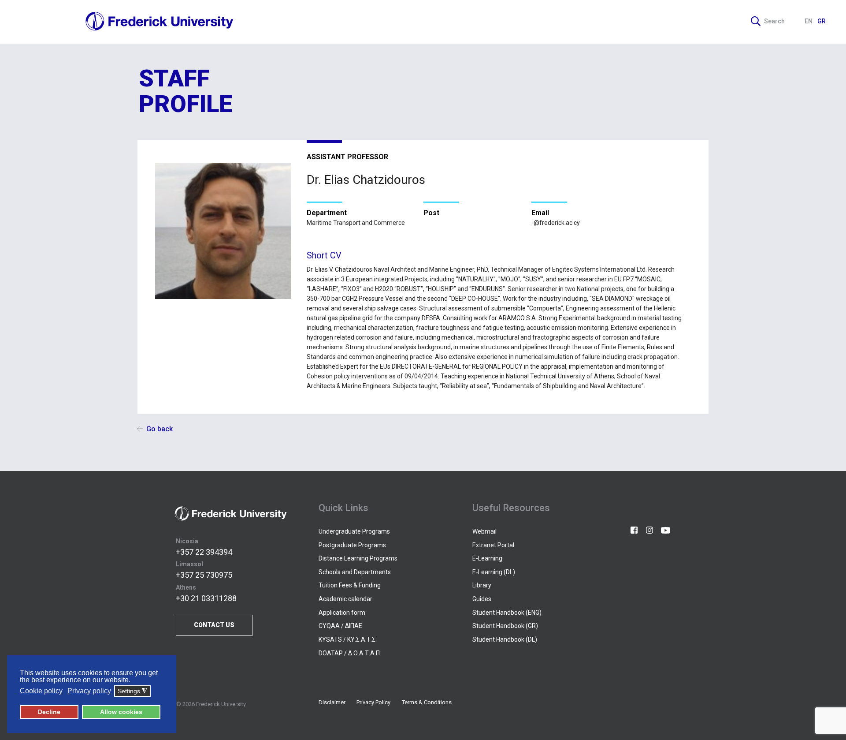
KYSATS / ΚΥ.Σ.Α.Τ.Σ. (348, 639)
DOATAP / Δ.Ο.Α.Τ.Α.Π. (350, 653)
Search (774, 21)
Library (481, 585)
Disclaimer (332, 702)
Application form (342, 612)
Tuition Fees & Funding (350, 585)
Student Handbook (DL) (504, 639)
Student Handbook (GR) (505, 625)
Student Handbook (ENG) (507, 612)
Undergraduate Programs (354, 531)
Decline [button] (49, 711)
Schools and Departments (355, 572)
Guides (481, 598)
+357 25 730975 (204, 574)
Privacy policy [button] (89, 691)
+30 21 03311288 (206, 598)
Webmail (484, 531)
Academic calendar (345, 598)
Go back (159, 429)
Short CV (324, 255)
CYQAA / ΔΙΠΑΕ (340, 625)
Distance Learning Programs (358, 558)
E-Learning (487, 558)
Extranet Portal (493, 545)
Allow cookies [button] (121, 711)
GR (821, 21)
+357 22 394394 (204, 552)
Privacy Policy (373, 702)
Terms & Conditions (427, 702)
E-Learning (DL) (493, 572)
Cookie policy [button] (41, 691)
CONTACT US (214, 624)
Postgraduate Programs (352, 545)
